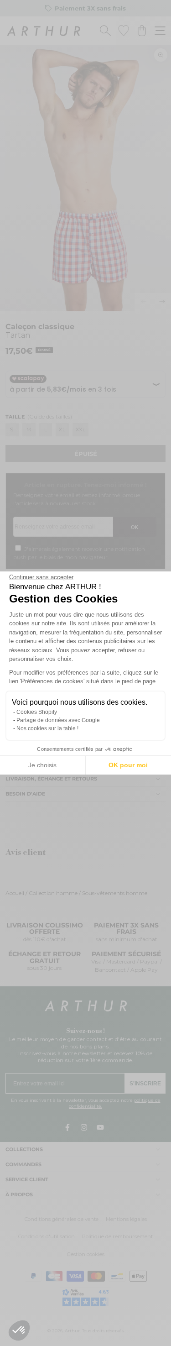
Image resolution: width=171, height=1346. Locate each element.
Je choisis (42, 765)
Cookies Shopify (36, 712)
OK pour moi (128, 765)
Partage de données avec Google (58, 720)
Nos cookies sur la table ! (47, 728)
